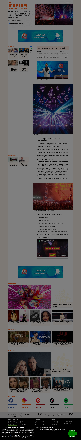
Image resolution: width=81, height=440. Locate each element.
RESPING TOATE (72, 436)
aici (10, 435)
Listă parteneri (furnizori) (39, 432)
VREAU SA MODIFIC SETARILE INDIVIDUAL (72, 433)
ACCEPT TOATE (72, 430)
